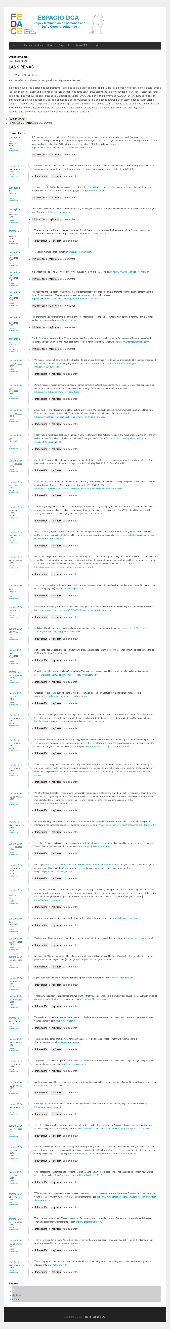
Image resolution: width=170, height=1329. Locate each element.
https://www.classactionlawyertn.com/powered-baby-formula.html (125, 825)
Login (96, 45)
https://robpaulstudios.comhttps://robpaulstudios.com (63, 696)
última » (16, 1299)
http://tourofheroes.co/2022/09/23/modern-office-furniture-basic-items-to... (101, 1154)
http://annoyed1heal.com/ (47, 900)
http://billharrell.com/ (97, 999)
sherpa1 (35, 75)
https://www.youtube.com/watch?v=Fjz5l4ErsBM (57, 392)
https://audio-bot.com (66, 320)
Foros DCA (81, 45)
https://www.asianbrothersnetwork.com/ (53, 804)
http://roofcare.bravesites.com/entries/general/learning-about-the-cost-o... (69, 721)
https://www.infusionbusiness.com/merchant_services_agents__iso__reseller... (115, 1129)
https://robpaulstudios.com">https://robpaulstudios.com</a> (69, 675)
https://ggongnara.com (60, 212)
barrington (14, 137)
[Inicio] (85, 24)
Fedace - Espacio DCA (95, 1317)
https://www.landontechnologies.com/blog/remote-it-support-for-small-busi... (68, 299)
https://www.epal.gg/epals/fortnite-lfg (131, 272)
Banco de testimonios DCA (38, 45)
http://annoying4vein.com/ (97, 960)
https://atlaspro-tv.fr (57, 1265)
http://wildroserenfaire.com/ (89, 1222)
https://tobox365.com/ (58, 653)
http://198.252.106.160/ (90, 514)
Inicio (14, 45)
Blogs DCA (63, 45)
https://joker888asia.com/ (97, 847)
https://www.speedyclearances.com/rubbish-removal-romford (63, 567)
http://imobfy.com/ (65, 1021)
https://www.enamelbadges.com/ (57, 872)
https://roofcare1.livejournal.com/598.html (108, 747)
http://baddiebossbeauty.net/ (138, 938)
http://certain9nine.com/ (123, 978)
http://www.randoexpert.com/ (69, 589)
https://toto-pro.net (96, 191)
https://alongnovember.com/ (126, 918)
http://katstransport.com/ (68, 1042)
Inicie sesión (15, 123)
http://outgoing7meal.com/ (47, 1107)
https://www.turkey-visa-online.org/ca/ (87, 234)
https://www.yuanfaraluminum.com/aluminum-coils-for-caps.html (62, 148)
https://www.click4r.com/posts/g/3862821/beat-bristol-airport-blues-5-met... (77, 610)
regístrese (31, 123)
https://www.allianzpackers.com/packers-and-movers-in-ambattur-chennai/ (69, 417)
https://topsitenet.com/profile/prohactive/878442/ (78, 1175)
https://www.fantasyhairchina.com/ (132, 342)
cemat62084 (16, 166)
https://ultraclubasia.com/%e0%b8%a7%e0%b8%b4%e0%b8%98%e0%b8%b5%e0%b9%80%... (79, 489)
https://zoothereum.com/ (80, 252)
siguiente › (17, 1295)
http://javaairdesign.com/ (73, 1064)
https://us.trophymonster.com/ (65, 1243)
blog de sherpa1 (17, 119)
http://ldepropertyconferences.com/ (52, 1086)
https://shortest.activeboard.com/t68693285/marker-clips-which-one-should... (82, 865)
